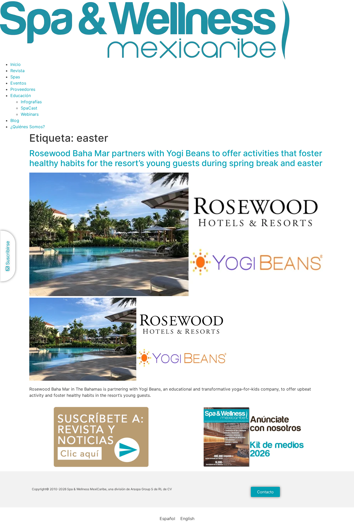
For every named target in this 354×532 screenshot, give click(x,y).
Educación (20, 95)
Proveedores (22, 89)
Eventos (18, 83)
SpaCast (29, 108)
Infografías (31, 101)
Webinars (30, 114)
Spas (15, 76)
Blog (14, 120)
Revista (17, 70)
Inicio (15, 64)
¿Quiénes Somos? (27, 126)
